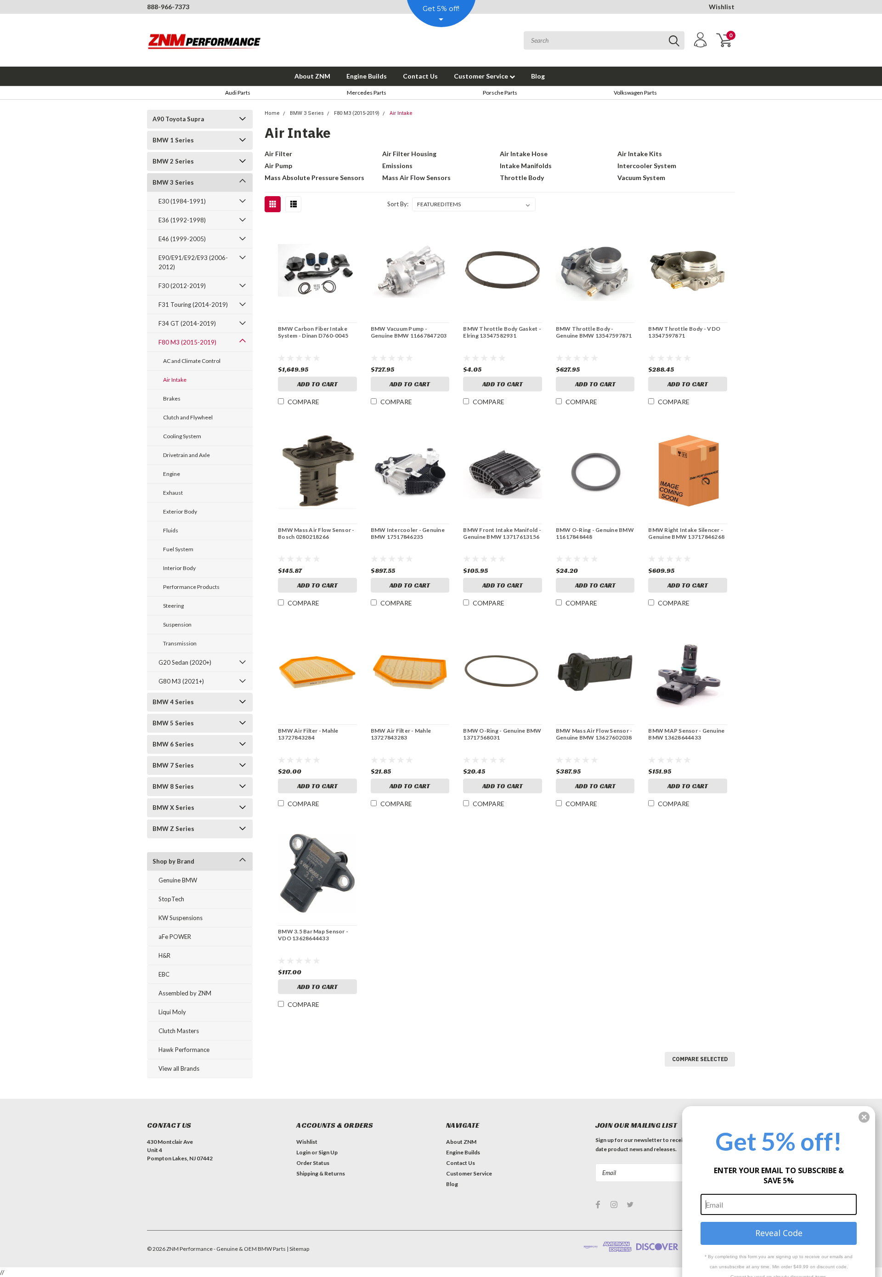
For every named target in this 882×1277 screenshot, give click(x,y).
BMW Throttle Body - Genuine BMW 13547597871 (594, 332)
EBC (164, 974)
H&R (164, 955)
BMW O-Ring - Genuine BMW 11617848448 (595, 533)
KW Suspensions (180, 917)
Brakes (172, 398)
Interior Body (179, 568)
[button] (864, 1117)
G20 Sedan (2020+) (184, 662)
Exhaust (173, 492)
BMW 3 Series (173, 182)
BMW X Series (173, 807)
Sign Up (328, 1152)
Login (303, 1152)
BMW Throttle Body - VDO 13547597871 (684, 332)
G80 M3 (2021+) (181, 681)
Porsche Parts (500, 92)
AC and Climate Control (191, 360)
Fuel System (178, 549)
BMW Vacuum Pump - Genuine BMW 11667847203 (409, 332)
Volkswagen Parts (635, 92)
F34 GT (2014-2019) (187, 323)
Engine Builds (366, 76)
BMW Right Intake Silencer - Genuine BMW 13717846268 (686, 533)
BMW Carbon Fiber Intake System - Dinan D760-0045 (313, 332)
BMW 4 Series (173, 702)
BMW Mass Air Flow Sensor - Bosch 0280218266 (316, 533)
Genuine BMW (177, 880)
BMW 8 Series (173, 786)
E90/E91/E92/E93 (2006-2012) (193, 262)
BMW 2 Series (173, 161)
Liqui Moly (172, 1012)
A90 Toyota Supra (178, 119)
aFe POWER (174, 936)
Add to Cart (317, 384)
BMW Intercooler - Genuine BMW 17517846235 (408, 533)
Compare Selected (700, 1059)
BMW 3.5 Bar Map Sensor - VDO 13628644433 (313, 935)
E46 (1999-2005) (182, 239)
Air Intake (175, 379)
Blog (538, 76)
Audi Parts (237, 92)
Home (272, 113)
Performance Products (191, 586)
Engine (171, 473)
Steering (173, 605)
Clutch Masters (178, 1030)
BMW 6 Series (173, 744)
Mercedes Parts (366, 92)
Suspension (177, 624)
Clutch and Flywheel (188, 417)
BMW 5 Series (173, 723)
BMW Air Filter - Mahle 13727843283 (401, 734)
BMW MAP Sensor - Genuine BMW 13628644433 (686, 734)
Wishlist (722, 7)
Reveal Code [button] (779, 1232)
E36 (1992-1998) (182, 220)
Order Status (312, 1162)
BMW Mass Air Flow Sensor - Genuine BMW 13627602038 (594, 734)
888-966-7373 (168, 7)
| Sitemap (298, 1248)
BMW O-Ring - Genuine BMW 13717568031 (502, 734)
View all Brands (178, 1068)
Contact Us (420, 76)
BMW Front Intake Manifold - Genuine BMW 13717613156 (502, 533)
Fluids (170, 530)
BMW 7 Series (173, 765)
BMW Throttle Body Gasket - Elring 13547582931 (502, 332)
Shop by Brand (173, 861)
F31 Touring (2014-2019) (193, 304)
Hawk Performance (183, 1049)
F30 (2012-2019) (182, 285)
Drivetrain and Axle (186, 455)
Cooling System (182, 436)
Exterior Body (180, 511)
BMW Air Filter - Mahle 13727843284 (308, 734)
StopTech (171, 899)
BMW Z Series (173, 828)
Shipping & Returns (320, 1173)
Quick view (317, 271)
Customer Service (481, 76)
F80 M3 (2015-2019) (187, 342)
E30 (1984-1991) (182, 201)
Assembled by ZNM (184, 993)
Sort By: (397, 204)
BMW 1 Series (173, 140)
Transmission (180, 643)
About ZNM (312, 76)
